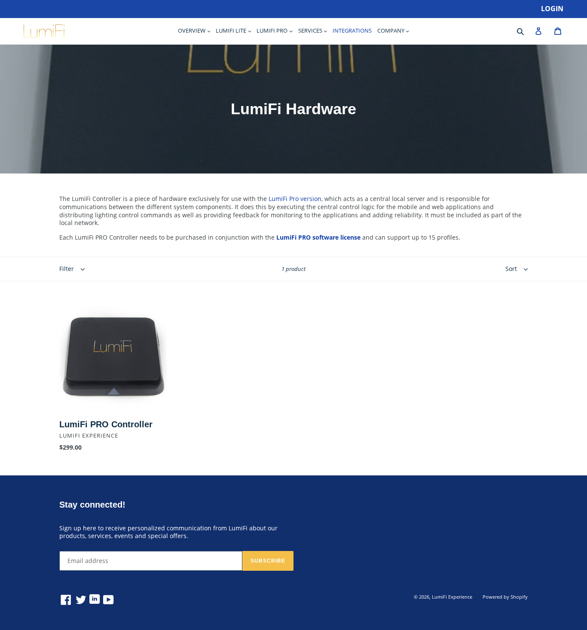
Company (391, 30)
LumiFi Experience (452, 596)
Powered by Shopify (505, 596)
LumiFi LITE (232, 30)
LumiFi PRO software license (318, 237)
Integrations (352, 30)
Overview (192, 30)
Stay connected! (92, 504)
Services (311, 30)
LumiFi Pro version (295, 199)
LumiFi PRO (273, 30)
